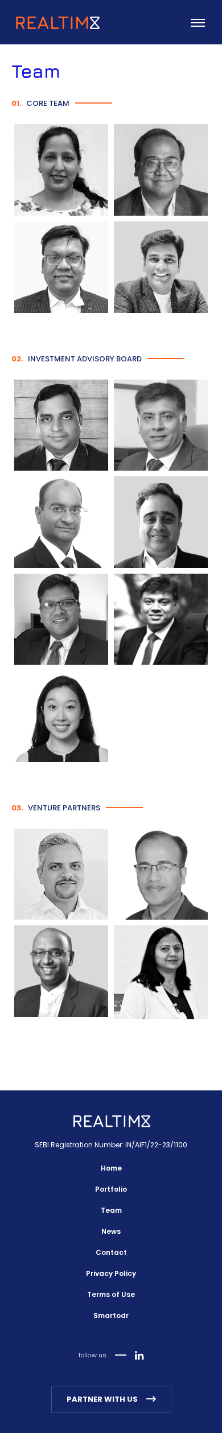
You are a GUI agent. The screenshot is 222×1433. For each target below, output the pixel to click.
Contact (111, 1252)
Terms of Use (111, 1294)
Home (111, 1168)
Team (111, 1210)
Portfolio (111, 1189)
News (111, 1231)
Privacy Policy (111, 1273)
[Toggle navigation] (196, 26)
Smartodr (111, 1315)
